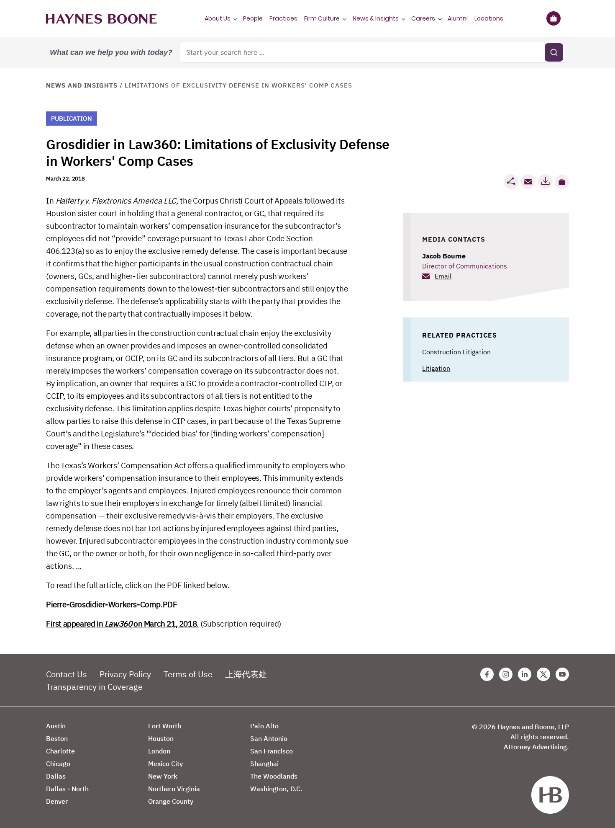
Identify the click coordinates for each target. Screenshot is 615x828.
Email (443, 276)
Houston (161, 738)
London (159, 751)
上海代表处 (246, 674)
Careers (423, 18)
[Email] (528, 181)
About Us (218, 18)
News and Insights (82, 85)
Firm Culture (322, 18)
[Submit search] (554, 52)
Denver (57, 801)
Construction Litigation (456, 352)
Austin (56, 726)
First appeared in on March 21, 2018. (122, 624)
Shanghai (264, 763)
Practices (283, 18)
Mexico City (165, 763)
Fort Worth (164, 726)
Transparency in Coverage (94, 686)
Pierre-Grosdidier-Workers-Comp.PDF (111, 604)
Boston (57, 738)
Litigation (436, 368)
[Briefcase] (553, 18)
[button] (562, 182)
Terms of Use (188, 674)
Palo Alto (264, 726)
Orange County (170, 801)
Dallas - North (67, 788)
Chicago (58, 763)
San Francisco (271, 751)
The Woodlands (273, 776)
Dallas (56, 776)
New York (162, 776)
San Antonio (268, 738)
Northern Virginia (174, 788)
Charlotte (60, 751)
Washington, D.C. (276, 788)
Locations (488, 18)
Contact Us (66, 674)
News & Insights (376, 18)
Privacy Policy (125, 674)
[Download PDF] (545, 181)
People (253, 18)
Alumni (458, 18)
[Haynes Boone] (101, 18)
